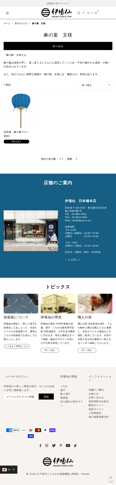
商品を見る (16, 141)
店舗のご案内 (96, 389)
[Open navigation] (22, 13)
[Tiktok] (75, 446)
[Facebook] (40, 446)
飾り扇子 (65, 393)
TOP (110, 481)
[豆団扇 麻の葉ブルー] (21, 111)
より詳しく (74, 259)
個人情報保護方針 (99, 416)
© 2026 (58, 473)
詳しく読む (50, 350)
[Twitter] (54, 446)
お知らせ (94, 393)
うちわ (64, 386)
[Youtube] (68, 446)
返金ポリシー (96, 409)
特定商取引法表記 (99, 401)
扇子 (62, 390)
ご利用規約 (95, 412)
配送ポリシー (96, 405)
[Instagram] (46, 446)
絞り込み (58, 46)
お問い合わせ (96, 397)
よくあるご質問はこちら (16, 346)
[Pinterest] (61, 446)
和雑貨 (64, 397)
